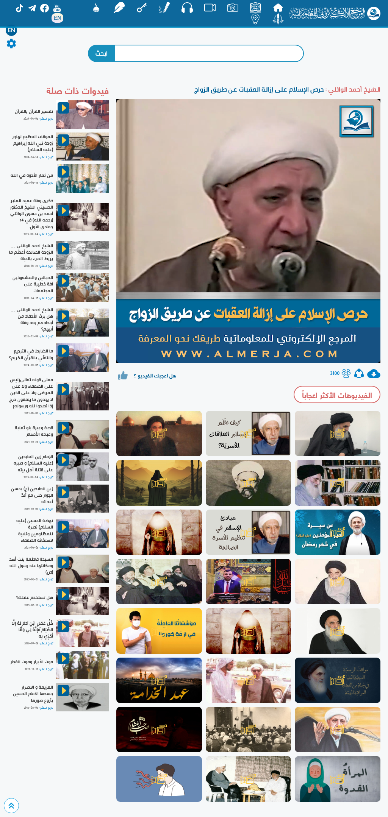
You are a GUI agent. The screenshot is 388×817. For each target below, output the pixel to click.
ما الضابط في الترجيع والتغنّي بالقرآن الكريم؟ (31, 354)
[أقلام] (164, 7)
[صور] (232, 7)
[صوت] (187, 7)
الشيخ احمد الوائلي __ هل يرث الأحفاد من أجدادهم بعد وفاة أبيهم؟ (32, 319)
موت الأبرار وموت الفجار (31, 662)
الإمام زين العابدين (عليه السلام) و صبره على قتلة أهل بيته (33, 463)
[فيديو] (210, 7)
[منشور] (278, 19)
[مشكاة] (96, 7)
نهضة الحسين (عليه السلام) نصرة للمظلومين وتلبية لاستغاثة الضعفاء (34, 530)
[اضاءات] (255, 19)
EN (11, 30)
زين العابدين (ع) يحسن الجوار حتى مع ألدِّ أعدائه (32, 495)
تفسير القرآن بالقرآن (34, 111)
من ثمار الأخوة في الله (32, 175)
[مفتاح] (141, 7)
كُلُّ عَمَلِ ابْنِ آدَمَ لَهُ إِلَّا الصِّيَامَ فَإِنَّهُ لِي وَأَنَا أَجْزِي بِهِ (32, 629)
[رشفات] (119, 7)
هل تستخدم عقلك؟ (34, 597)
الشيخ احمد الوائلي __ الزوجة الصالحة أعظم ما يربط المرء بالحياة (31, 252)
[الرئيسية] (278, 7)
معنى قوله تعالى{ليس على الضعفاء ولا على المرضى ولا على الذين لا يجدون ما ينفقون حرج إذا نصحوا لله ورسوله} (31, 393)
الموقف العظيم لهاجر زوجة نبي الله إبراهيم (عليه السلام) (32, 143)
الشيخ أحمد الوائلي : (352, 89)
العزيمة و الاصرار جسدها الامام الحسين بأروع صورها (33, 693)
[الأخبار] (255, 7)
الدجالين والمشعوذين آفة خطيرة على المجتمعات (33, 284)
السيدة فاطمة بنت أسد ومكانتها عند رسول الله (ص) (31, 565)
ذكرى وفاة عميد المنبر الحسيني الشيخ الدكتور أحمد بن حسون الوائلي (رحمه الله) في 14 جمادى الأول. (31, 213)
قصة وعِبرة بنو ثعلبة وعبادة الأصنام (34, 431)
